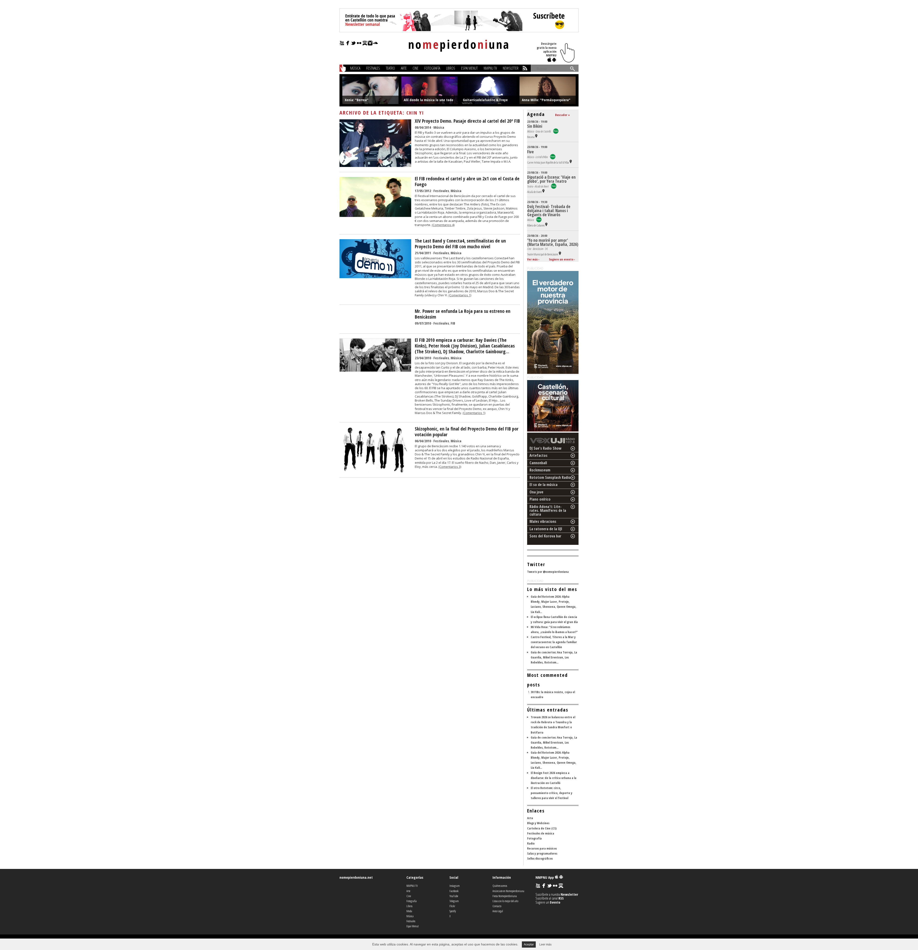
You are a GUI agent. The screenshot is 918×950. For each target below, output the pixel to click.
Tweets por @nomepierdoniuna (548, 571)
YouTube (453, 896)
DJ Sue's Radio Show (546, 448)
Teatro (390, 68)
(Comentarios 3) (449, 466)
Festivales (373, 68)
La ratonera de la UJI (546, 528)
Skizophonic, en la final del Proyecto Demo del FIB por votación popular (467, 431)
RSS (561, 898)
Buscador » (562, 115)
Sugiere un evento (561, 259)
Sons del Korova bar (545, 536)
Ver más (532, 259)
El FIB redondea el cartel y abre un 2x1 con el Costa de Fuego (467, 181)
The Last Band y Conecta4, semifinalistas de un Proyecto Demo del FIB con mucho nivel (460, 244)
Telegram (454, 901)
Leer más (545, 944)
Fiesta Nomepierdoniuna (504, 896)
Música (355, 68)
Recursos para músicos (542, 848)
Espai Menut (469, 68)
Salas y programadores (542, 853)
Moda (409, 911)
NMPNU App (545, 877)
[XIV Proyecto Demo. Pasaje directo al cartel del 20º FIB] (375, 165)
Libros (450, 68)
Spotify (452, 911)
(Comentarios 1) (459, 295)
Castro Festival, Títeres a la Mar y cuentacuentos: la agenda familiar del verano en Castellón (554, 642)
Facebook (454, 891)
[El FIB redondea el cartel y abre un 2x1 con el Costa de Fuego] (375, 215)
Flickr (452, 906)
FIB (453, 323)
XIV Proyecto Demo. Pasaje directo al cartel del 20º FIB (467, 121)
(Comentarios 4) (443, 225)
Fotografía (432, 68)
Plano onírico (540, 499)
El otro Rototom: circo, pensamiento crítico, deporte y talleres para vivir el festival (551, 793)
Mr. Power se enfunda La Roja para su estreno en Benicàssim (462, 314)
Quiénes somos (499, 886)
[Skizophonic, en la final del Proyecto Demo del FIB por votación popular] (375, 471)
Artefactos (538, 455)
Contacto (496, 906)
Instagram (454, 886)
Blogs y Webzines (538, 823)
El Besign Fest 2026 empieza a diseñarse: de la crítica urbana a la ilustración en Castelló (553, 778)
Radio (531, 843)
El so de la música (543, 484)
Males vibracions (543, 521)
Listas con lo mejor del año (505, 901)
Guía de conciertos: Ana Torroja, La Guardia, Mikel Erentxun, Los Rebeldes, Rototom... (554, 657)
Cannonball (538, 462)
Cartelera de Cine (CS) (542, 828)
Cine (415, 68)
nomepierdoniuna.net (356, 877)
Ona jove (536, 492)
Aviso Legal (497, 911)
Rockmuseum (540, 470)
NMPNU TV (490, 68)
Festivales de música (540, 833)
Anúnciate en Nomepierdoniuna (508, 891)
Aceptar (529, 944)
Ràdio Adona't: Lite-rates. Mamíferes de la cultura (548, 510)
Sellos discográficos (540, 858)
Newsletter (511, 68)
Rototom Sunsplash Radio (550, 477)
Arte (404, 68)
